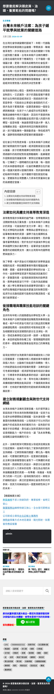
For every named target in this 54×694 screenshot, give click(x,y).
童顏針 (32, 657)
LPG (6, 644)
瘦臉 (39, 653)
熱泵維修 (7, 499)
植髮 (32, 649)
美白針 (41, 657)
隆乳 (15, 665)
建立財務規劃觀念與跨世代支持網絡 (23, 203)
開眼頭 (7, 665)
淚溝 (23, 653)
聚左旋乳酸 (9, 661)
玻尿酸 (31, 653)
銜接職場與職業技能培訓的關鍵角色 (23, 199)
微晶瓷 (7, 649)
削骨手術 (31, 644)
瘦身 (46, 653)
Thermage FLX (18, 644)
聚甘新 (19, 661)
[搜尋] (47, 591)
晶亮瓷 (15, 649)
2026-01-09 (17, 36)
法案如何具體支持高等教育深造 (20, 196)
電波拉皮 (23, 665)
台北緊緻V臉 (43, 644)
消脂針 (15, 653)
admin (9, 533)
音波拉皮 (33, 665)
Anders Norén (18, 690)
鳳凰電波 (8, 670)
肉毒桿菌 (28, 661)
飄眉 (42, 665)
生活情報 (7, 21)
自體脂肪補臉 (40, 661)
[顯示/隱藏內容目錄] (36, 191)
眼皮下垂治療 (22, 657)
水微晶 (39, 649)
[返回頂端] (48, 679)
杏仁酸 (24, 649)
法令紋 (7, 653)
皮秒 (11, 657)
